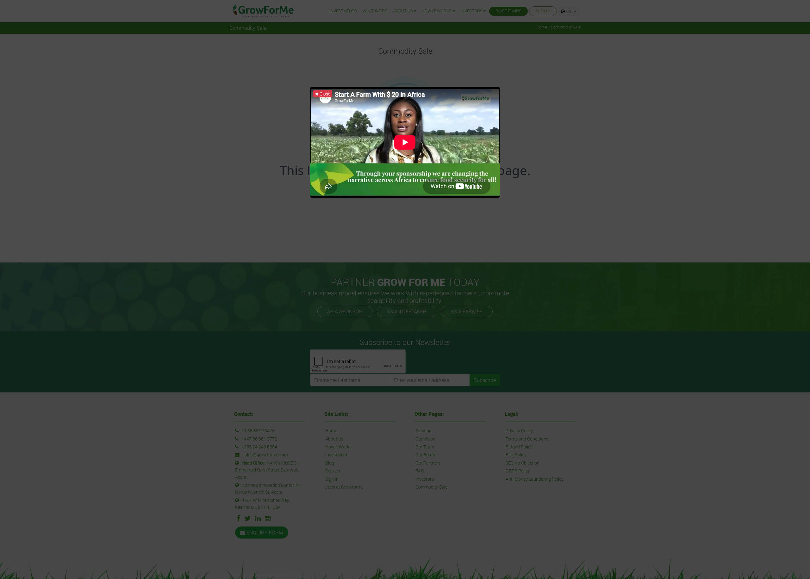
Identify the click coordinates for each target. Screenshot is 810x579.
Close (324, 94)
